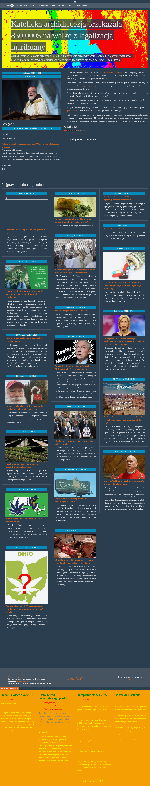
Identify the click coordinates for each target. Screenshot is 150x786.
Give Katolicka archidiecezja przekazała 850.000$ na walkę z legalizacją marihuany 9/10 (83, 130)
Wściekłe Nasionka (128, 695)
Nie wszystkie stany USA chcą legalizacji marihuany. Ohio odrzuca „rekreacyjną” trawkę (24, 609)
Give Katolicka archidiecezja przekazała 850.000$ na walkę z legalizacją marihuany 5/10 (75, 130)
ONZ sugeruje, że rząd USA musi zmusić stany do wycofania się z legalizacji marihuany (24, 294)
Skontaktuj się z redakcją (133, 680)
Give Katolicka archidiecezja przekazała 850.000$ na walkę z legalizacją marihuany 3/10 (71, 130)
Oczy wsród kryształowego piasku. (53, 696)
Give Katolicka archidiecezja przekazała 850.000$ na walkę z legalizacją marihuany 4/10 (73, 130)
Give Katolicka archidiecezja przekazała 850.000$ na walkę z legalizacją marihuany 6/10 (77, 130)
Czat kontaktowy (22, 681)
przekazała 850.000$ (113, 72)
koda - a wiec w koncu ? (17, 695)
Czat (32, 5)
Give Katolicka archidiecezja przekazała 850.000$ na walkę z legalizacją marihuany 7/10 (79, 130)
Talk (9, 5)
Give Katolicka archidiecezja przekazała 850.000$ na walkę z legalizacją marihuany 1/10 (67, 130)
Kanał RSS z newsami (73, 679)
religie (44, 128)
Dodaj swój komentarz (82, 139)
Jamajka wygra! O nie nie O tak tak (71, 311)
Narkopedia (43, 5)
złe (51, 128)
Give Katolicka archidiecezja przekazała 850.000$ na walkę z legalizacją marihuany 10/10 (85, 130)
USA (13, 128)
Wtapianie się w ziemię (93, 695)
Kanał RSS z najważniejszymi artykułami (79, 677)
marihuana (23, 128)
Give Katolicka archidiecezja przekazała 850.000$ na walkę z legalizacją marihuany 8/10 (81, 130)
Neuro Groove (58, 5)
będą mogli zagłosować (91, 86)
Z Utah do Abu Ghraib (113, 229)
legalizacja (35, 128)
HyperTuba (22, 5)
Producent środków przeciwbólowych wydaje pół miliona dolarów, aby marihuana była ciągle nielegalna (123, 420)
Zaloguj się (82, 5)
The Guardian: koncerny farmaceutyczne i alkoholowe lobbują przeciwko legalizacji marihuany (122, 285)
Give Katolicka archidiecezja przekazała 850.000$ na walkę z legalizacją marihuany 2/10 (69, 130)
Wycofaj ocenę (65, 130)
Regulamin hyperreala (16, 677)
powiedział (72, 110)
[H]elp (70, 5)
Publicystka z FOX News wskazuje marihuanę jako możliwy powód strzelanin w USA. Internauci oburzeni (123, 341)
